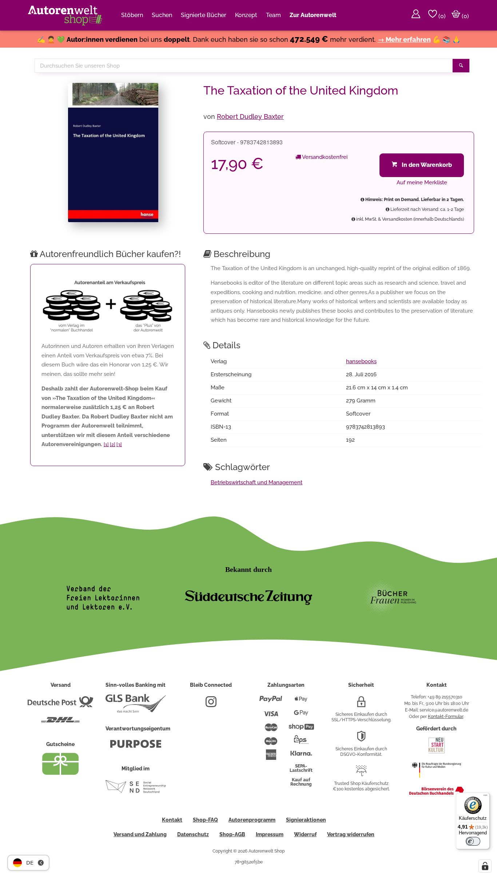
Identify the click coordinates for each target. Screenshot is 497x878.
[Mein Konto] (415, 15)
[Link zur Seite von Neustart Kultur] (437, 752)
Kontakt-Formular (445, 716)
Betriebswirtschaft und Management (256, 482)
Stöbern (132, 15)
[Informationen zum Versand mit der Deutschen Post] (60, 704)
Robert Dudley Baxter (250, 116)
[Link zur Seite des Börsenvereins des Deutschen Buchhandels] (436, 793)
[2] (112, 444)
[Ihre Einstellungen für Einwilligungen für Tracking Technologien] (485, 866)
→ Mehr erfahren (404, 39)
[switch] (473, 841)
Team (273, 15)
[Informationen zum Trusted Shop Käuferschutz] (361, 773)
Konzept (246, 15)
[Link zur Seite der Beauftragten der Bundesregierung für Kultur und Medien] (436, 781)
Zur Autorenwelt (313, 15)
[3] (119, 444)
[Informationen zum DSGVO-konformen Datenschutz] (361, 739)
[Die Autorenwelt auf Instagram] (211, 704)
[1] (106, 444)
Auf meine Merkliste (422, 182)
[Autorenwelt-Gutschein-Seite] (60, 773)
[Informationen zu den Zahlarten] (270, 702)
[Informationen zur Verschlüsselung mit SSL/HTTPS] (361, 704)
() (441, 16)
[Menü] (485, 797)
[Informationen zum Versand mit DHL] (60, 722)
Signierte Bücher (203, 15)
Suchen (162, 15)
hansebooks (361, 361)
